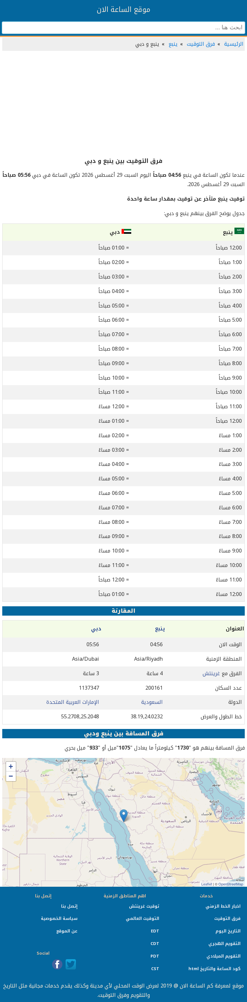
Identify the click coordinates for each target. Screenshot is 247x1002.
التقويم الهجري (224, 944)
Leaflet (206, 883)
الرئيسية (233, 44)
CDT (155, 944)
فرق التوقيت (201, 44)
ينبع (173, 44)
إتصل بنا (69, 906)
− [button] (11, 776)
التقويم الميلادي (223, 956)
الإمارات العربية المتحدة (72, 702)
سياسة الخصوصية (59, 918)
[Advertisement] (123, 104)
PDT (155, 956)
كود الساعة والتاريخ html (214, 969)
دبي (96, 629)
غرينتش (211, 673)
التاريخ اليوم (228, 931)
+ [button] (11, 766)
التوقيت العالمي (142, 918)
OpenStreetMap (230, 883)
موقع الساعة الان (123, 9)
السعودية (152, 702)
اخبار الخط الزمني (223, 906)
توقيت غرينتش (144, 906)
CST (155, 969)
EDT (155, 931)
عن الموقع (67, 931)
